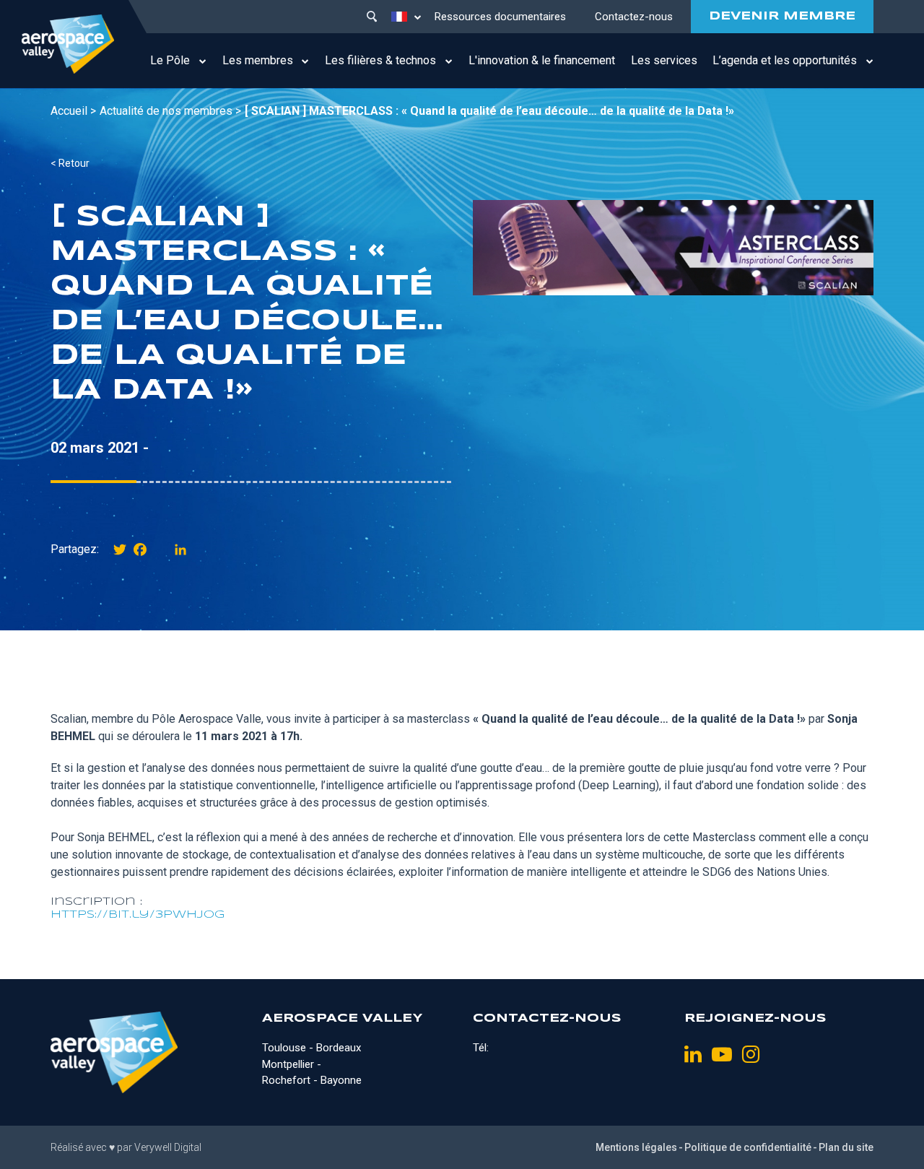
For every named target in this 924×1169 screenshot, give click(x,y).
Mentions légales (636, 1147)
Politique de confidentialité (747, 1147)
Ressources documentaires (500, 16)
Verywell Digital (167, 1147)
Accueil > (73, 111)
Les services (664, 60)
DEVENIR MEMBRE (782, 16)
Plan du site (846, 1147)
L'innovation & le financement (541, 60)
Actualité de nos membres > (170, 111)
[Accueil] (68, 44)
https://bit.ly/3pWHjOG (138, 915)
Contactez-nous (634, 16)
